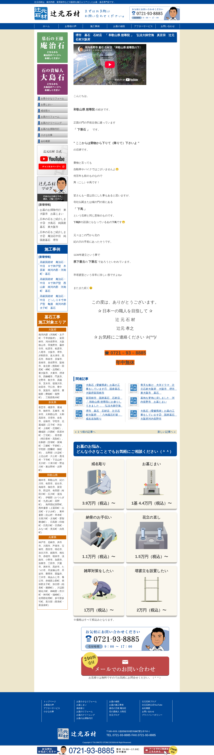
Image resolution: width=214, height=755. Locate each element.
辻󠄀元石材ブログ (149, 701)
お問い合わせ (168, 26)
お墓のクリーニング (51, 123)
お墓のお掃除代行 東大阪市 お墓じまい (53, 211)
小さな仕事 (46, 135)
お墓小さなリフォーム (52, 98)
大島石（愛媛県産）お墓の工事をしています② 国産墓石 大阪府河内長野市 (158, 414)
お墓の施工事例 (116, 705)
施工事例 (95, 26)
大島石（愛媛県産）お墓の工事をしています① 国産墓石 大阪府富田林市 (104, 389)
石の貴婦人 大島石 (117, 711)
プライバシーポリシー (152, 715)
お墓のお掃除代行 (50, 129)
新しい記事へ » (166, 431)
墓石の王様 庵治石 (117, 708)
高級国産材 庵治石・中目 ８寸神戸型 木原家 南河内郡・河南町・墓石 (53, 268)
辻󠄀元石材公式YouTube (152, 705)
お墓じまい (46, 104)
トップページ (50, 701)
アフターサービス (143, 26)
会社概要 (45, 141)
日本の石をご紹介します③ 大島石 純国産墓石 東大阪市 (53, 223)
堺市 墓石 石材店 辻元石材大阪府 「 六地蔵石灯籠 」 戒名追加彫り (105, 414)
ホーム (46, 26)
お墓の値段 (119, 26)
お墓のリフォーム (50, 116)
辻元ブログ (114, 715)
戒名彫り (45, 110)
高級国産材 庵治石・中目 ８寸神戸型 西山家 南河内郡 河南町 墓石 (53, 285)
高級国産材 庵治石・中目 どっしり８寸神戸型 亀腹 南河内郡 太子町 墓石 (53, 302)
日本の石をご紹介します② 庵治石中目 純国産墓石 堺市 (53, 236)
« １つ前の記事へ (85, 431)
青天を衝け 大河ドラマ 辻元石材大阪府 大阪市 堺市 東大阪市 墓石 (158, 389)
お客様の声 (70, 26)
